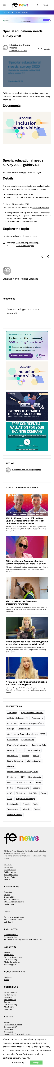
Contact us (8, 867)
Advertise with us (11, 874)
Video (6, 979)
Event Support (10, 964)
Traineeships (12, 809)
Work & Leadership (12, 899)
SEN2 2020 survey (28, 189)
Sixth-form (20, 793)
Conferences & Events (13, 1024)
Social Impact (9, 904)
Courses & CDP (10, 1027)
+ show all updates (41, 207)
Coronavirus (12, 739)
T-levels (26, 804)
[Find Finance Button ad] (27, 345)
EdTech (7, 894)
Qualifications (23, 788)
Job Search (8, 922)
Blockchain (11, 723)
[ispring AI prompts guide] (27, 406)
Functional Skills (39, 745)
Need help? (8, 1009)
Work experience (14, 814)
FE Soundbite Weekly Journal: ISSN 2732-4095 (23, 939)
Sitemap (7, 879)
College (10, 728)
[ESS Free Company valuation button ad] (27, 436)
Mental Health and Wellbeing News (22, 771)
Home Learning (33, 750)
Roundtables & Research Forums (17, 1034)
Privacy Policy (10, 877)
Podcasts (8, 977)
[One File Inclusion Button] (27, 143)
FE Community (10, 870)
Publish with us (10, 872)
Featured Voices (10, 937)
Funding (10, 750)
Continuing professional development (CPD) (26, 734)
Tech (35, 804)
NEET (22, 777)
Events (7, 1002)
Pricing (7, 952)
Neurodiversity (34, 777)
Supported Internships (25, 798)
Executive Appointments (14, 917)
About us (8, 865)
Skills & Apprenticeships (14, 902)
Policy (38, 782)
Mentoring (11, 777)
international (12, 755)
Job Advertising (10, 959)
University (26, 809)
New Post (8, 997)
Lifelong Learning (34, 761)
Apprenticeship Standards (32, 712)
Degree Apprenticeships (17, 745)
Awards (7, 1022)
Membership (9, 1007)
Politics (10, 788)
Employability (9, 897)
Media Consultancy (12, 962)
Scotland (36, 788)
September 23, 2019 (18, 50)
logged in (24, 309)
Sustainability (13, 804)
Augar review (37, 718)
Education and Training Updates (20, 278)
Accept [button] (36, 1062)
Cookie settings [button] (18, 1062)
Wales (37, 809)
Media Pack (9, 955)
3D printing (12, 712)
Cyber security (27, 739)
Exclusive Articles (11, 934)
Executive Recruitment (13, 919)
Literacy (10, 766)
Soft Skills (33, 793)
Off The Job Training (23, 782)
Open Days (8, 1032)
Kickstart (25, 755)
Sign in (46, 5)
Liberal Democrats (15, 761)
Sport (43, 793)
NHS (9, 782)
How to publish (10, 992)
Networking (9, 1029)
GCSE (20, 750)
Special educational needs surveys (22, 236)
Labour (36, 755)
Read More (27, 1058)
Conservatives (24, 728)
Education (8, 892)
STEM (9, 798)
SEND (9, 793)
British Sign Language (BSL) (32, 723)
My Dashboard (10, 1000)
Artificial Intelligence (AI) (17, 718)
